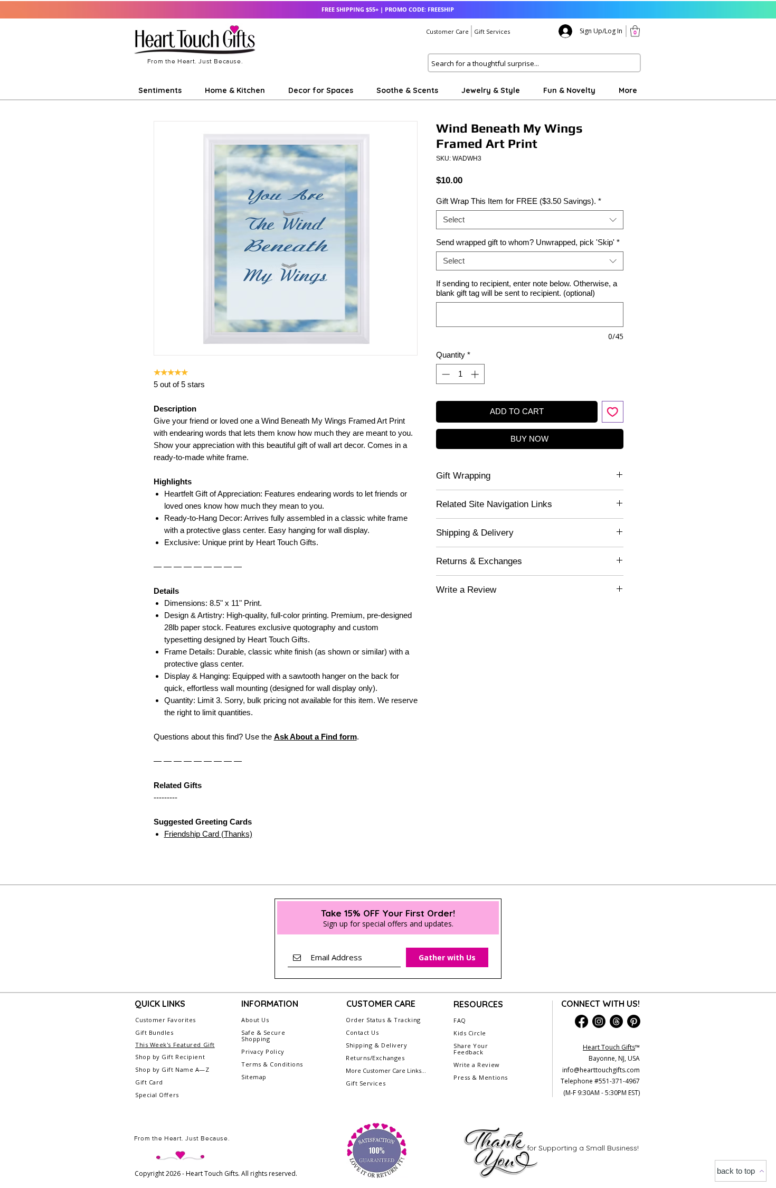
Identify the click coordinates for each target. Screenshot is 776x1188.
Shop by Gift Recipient (170, 1057)
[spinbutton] (460, 374)
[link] (635, 30)
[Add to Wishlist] (612, 412)
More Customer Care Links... (386, 1070)
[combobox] (529, 219)
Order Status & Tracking (383, 1020)
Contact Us (362, 1032)
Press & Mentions (480, 1077)
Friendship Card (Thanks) (208, 833)
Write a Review (476, 1065)
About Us (255, 1020)
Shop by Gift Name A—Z (172, 1069)
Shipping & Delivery (376, 1045)
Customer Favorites (165, 1020)
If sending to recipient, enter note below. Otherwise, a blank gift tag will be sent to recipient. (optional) (526, 288)
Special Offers (157, 1095)
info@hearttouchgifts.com (601, 1069)
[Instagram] (598, 1021)
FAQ (459, 1020)
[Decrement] (445, 374)
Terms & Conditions (272, 1064)
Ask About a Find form (315, 736)
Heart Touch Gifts (609, 1047)
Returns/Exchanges (375, 1058)
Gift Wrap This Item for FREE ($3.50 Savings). (518, 201)
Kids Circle (469, 1033)
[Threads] (616, 1021)
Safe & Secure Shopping (263, 1035)
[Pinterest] (633, 1021)
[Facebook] (581, 1021)
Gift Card (149, 1082)
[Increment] (476, 374)
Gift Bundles (154, 1032)
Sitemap (254, 1077)
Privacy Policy (263, 1051)
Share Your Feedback (470, 1049)
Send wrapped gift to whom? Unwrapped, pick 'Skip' (528, 242)
